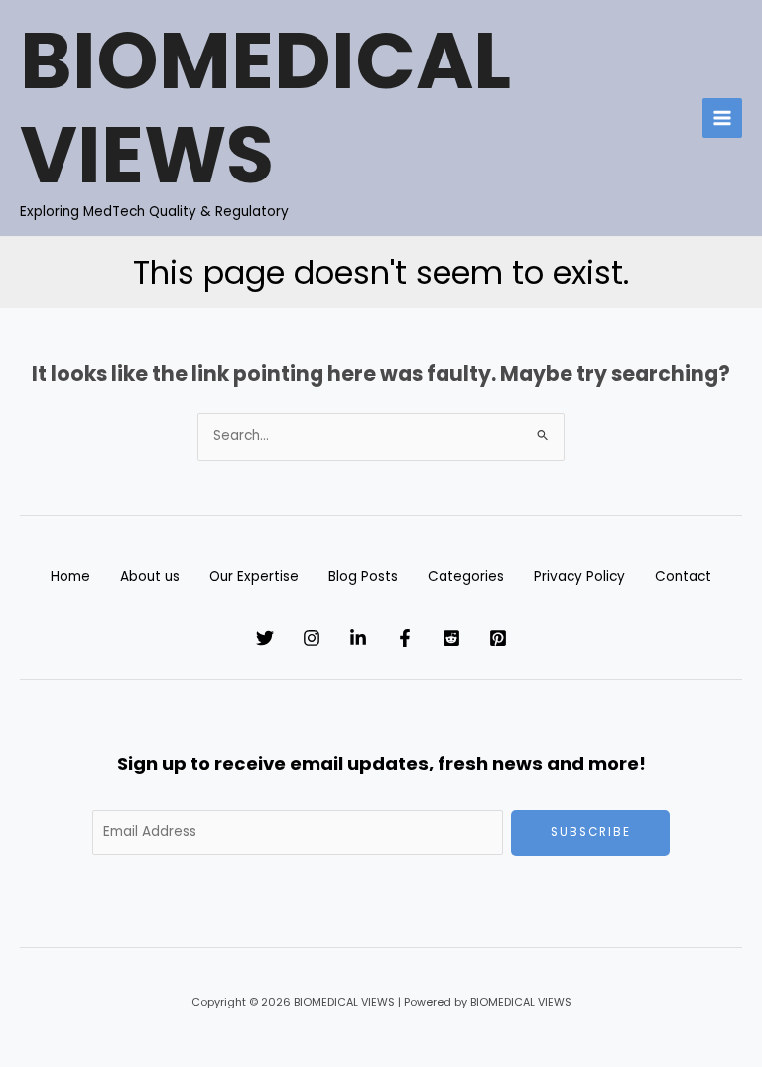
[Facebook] (405, 638)
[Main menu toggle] (722, 118)
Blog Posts (363, 576)
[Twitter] (265, 638)
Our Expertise (254, 576)
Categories (466, 576)
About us (150, 576)
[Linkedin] (358, 638)
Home (70, 576)
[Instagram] (311, 638)
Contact (683, 576)
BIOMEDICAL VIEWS (265, 108)
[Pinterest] (498, 638)
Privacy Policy (579, 576)
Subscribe (591, 832)
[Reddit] (451, 638)
